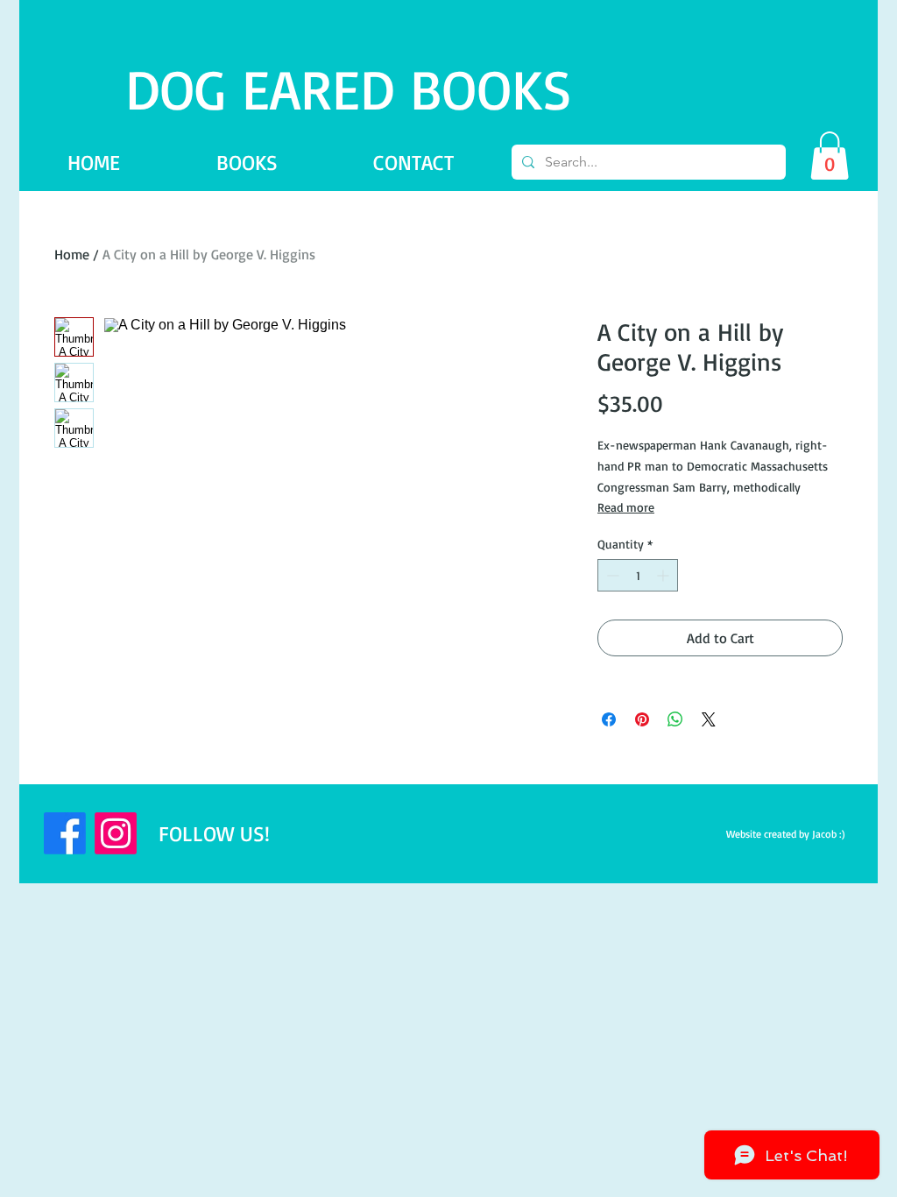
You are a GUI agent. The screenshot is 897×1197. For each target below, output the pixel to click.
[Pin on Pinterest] (642, 719)
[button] (829, 155)
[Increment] (664, 575)
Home (71, 254)
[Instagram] (116, 833)
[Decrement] (611, 575)
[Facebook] (65, 833)
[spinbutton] (637, 575)
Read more (625, 506)
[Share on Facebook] (608, 719)
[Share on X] (708, 719)
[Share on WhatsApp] (675, 719)
